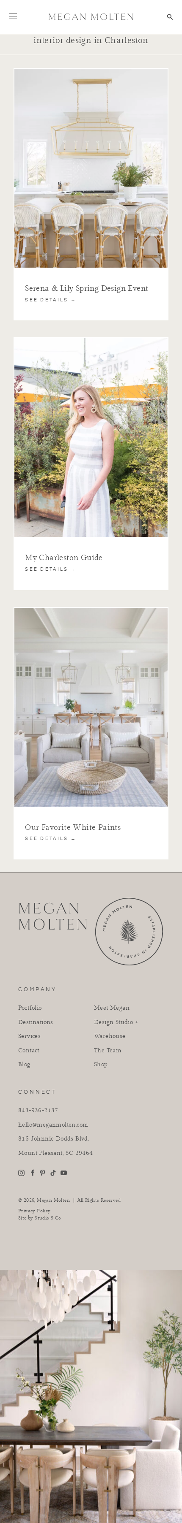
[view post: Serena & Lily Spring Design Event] (91, 72)
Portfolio (30, 1008)
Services (29, 1036)
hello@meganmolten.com (53, 1125)
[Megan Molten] (91, 17)
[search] (170, 17)
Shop (101, 1064)
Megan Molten (53, 1200)
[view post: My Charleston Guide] (91, 342)
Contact (28, 1050)
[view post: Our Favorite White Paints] (91, 611)
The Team (107, 1050)
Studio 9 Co (48, 1218)
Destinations (35, 1022)
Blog (24, 1064)
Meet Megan (112, 1008)
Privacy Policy (34, 1211)
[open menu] (13, 16)
